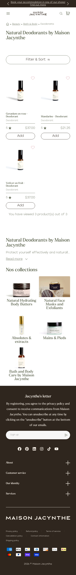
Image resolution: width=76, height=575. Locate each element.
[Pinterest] (27, 449)
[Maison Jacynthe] (38, 13)
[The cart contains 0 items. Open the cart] (68, 13)
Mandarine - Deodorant (54, 116)
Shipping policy (12, 540)
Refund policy (32, 531)
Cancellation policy (14, 536)
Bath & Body (30, 24)
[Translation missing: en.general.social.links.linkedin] (34, 449)
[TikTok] (49, 449)
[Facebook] (19, 449)
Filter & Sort (36, 59)
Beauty (16, 24)
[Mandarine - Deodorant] (55, 90)
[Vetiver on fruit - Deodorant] (20, 159)
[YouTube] (56, 449)
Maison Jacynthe (42, 564)
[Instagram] (41, 449)
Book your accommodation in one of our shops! (38, 2)
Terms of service (53, 531)
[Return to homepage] (38, 518)
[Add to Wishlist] (30, 80)
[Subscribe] (66, 435)
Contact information (40, 536)
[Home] (7, 24)
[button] (30, 80)
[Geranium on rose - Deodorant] (20, 90)
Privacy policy (12, 531)
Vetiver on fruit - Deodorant (15, 184)
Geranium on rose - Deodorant (17, 115)
